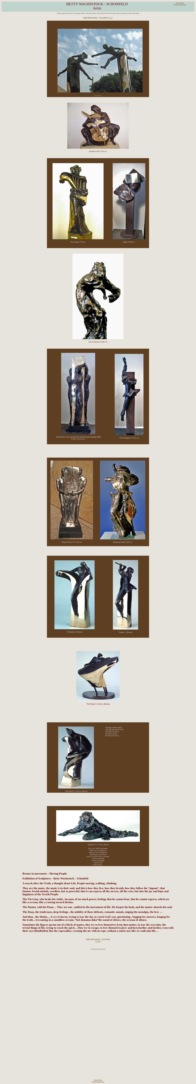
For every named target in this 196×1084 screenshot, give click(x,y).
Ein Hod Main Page (180, 4)
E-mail (110, 18)
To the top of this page (98, 949)
